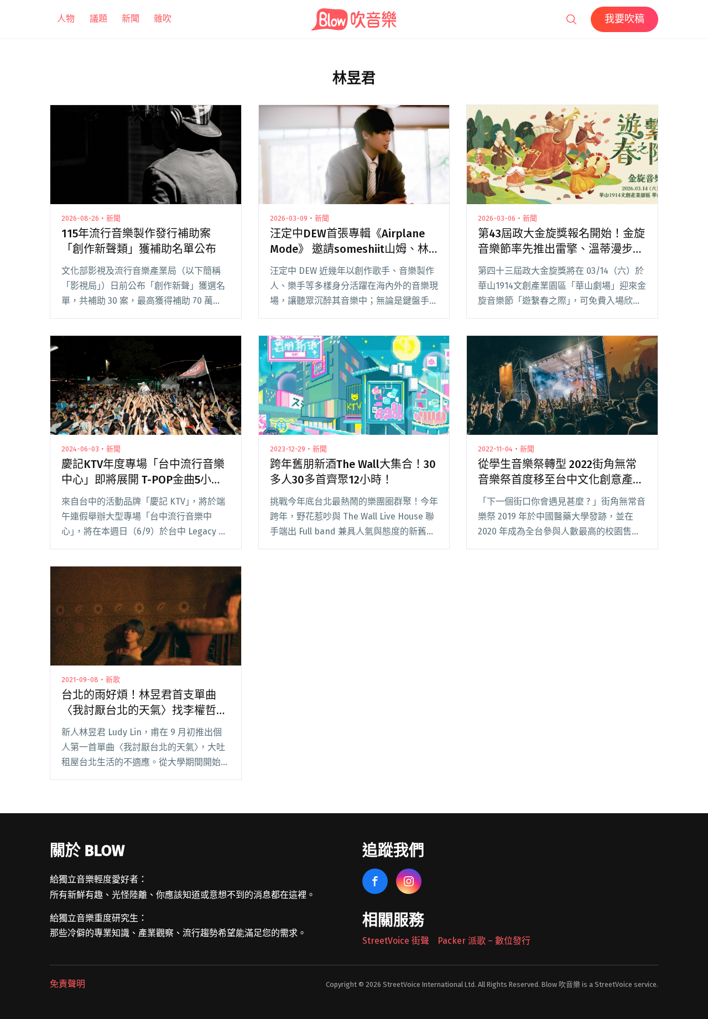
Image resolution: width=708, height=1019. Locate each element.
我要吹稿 (624, 19)
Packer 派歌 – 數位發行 (484, 940)
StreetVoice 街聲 (395, 940)
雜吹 (162, 18)
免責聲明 (67, 984)
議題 (98, 18)
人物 (66, 18)
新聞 (130, 18)
